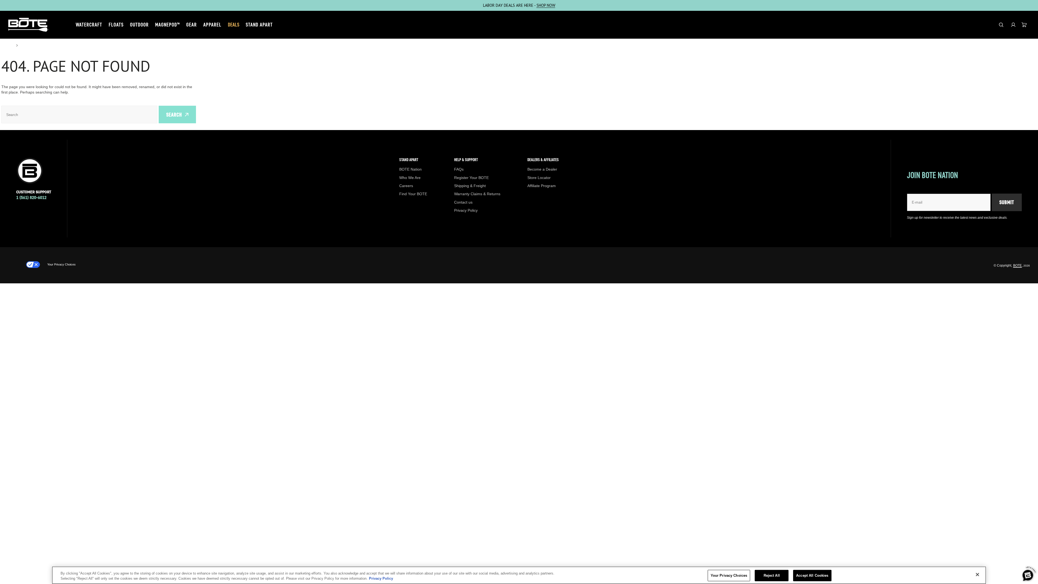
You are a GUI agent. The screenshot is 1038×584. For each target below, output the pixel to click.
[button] (1013, 24)
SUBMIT (1006, 202)
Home (7, 45)
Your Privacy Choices (61, 264)
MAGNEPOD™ (167, 24)
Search (174, 114)
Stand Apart (259, 24)
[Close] (977, 574)
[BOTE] (28, 25)
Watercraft (89, 24)
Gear (191, 24)
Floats (116, 24)
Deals (233, 24)
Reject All (772, 575)
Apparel (212, 24)
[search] (1001, 24)
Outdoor (139, 24)
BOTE (1017, 265)
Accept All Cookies (812, 575)
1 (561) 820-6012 (31, 197)
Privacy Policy (381, 578)
